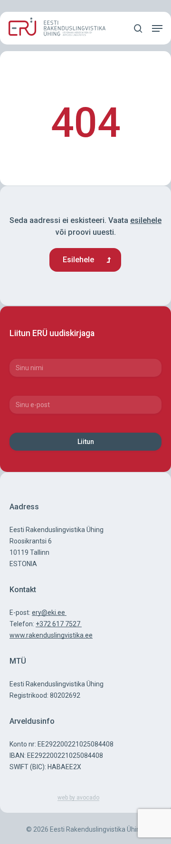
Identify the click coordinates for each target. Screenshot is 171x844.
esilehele (146, 220)
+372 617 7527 (59, 624)
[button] (157, 28)
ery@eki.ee (49, 612)
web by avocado (78, 797)
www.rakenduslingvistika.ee (51, 635)
